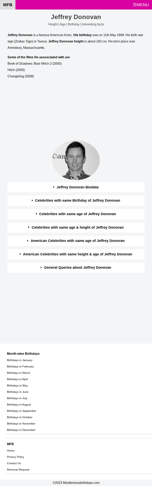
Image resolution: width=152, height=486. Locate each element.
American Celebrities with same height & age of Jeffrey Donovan (77, 254)
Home (10, 450)
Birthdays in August (19, 404)
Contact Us (14, 463)
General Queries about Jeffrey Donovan (77, 267)
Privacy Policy (15, 456)
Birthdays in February (20, 366)
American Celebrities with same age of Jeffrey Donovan (78, 241)
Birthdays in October (19, 417)
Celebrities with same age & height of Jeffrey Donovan (78, 227)
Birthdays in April (17, 379)
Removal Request (18, 469)
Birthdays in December (21, 429)
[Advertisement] (76, 110)
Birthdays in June (17, 391)
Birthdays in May (17, 385)
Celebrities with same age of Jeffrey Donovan (77, 214)
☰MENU (141, 4)
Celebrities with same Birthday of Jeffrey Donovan (77, 200)
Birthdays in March (18, 372)
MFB (7, 4)
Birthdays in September (21, 410)
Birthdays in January (19, 360)
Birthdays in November (21, 423)
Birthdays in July (17, 398)
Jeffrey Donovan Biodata (78, 187)
